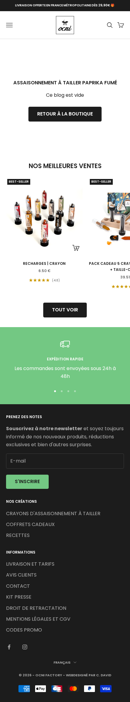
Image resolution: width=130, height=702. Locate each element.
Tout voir (65, 309)
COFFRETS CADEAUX (30, 524)
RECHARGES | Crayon (44, 263)
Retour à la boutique (65, 113)
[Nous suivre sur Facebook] (9, 647)
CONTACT (18, 586)
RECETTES (18, 535)
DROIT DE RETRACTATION (36, 608)
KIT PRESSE (18, 596)
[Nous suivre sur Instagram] (25, 647)
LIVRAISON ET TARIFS (30, 564)
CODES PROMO (24, 629)
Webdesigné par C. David (88, 675)
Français (62, 662)
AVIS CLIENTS (21, 574)
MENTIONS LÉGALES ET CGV (38, 619)
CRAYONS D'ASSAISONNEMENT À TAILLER (53, 513)
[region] (65, 360)
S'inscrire (27, 481)
